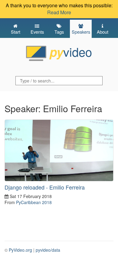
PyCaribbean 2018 (34, 202)
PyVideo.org (20, 250)
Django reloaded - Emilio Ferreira (45, 187)
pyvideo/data (48, 250)
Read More (59, 12)
